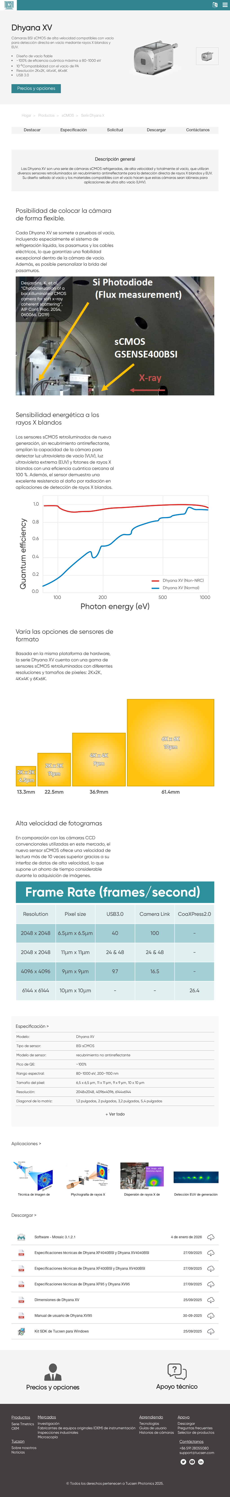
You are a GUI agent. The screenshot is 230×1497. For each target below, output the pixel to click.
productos (20, 1417)
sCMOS (68, 116)
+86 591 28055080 (194, 1448)
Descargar (156, 130)
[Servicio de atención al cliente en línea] (223, 1408)
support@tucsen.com (196, 1453)
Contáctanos (198, 130)
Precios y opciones (36, 88)
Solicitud (115, 130)
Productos (46, 116)
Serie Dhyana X (92, 116)
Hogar (26, 116)
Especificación (73, 130)
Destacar (32, 130)
